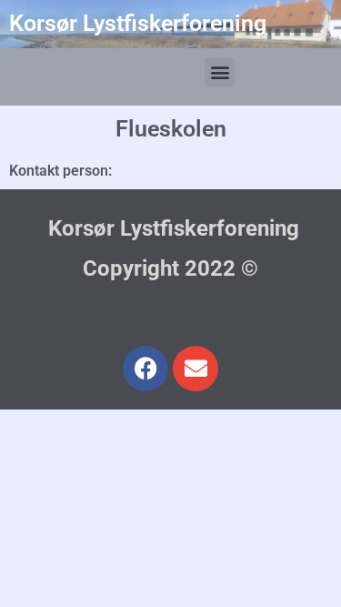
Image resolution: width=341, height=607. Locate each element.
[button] (220, 72)
